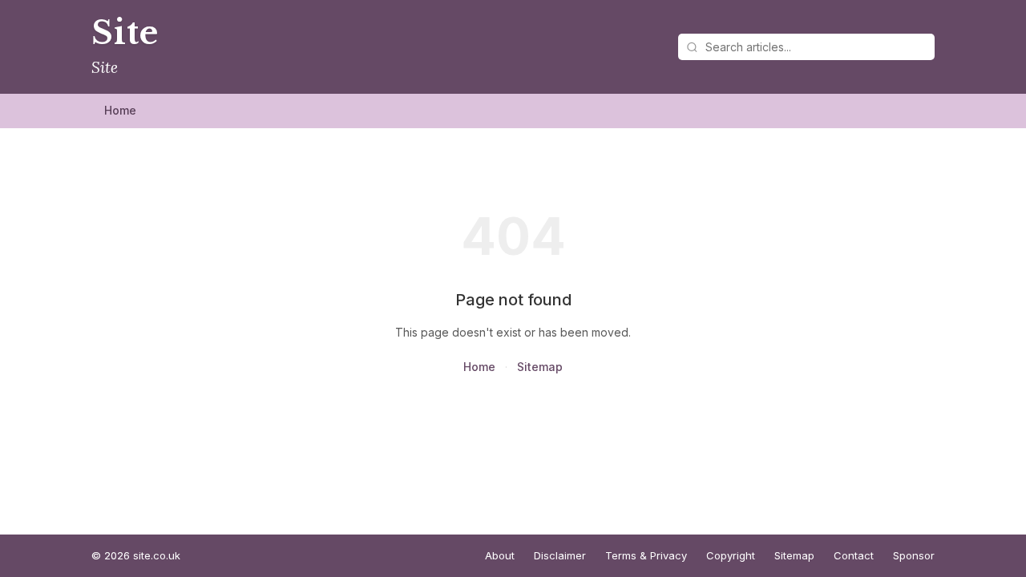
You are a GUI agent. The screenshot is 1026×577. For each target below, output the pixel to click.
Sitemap (540, 366)
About (500, 555)
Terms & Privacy (646, 555)
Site (125, 33)
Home (120, 110)
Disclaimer (560, 555)
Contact (854, 555)
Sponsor (914, 555)
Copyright (730, 555)
